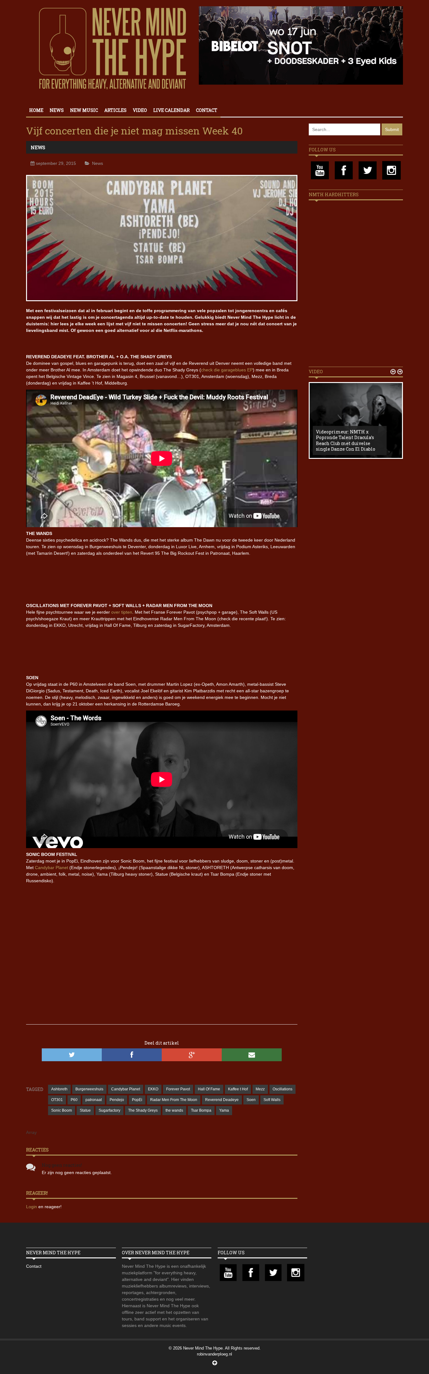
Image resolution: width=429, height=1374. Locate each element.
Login (32, 1206)
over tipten (121, 612)
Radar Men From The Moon (173, 1100)
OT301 (57, 1100)
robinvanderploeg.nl (214, 1354)
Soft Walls (271, 1100)
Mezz (260, 1089)
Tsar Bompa (201, 1110)
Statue (85, 1110)
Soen (251, 1100)
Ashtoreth (59, 1089)
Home (36, 110)
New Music (84, 110)
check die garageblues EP (227, 369)
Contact (206, 110)
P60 (74, 1100)
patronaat (93, 1100)
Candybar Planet (51, 867)
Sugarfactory (109, 1110)
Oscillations (282, 1089)
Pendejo (117, 1100)
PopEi (137, 1100)
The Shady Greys (143, 1110)
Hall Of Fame (209, 1089)
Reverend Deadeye (222, 1100)
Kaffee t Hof (238, 1089)
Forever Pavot (178, 1089)
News (57, 110)
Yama (224, 1110)
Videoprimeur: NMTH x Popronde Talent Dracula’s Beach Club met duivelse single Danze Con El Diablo (345, 440)
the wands (174, 1110)
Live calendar (171, 110)
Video (140, 110)
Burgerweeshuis (89, 1089)
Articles (115, 110)
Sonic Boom (61, 1110)
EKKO (153, 1089)
